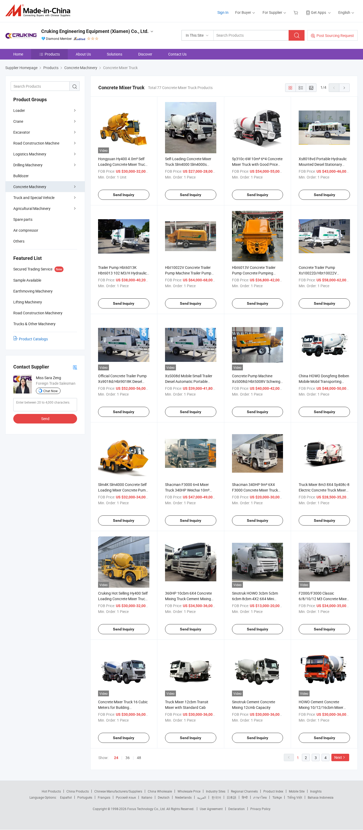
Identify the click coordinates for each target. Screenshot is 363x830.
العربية (201, 797)
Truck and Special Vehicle (33, 197)
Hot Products (51, 791)
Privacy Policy (260, 809)
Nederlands (183, 797)
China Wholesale (160, 791)
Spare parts (22, 219)
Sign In (223, 12)
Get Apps (318, 12)
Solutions (114, 54)
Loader (19, 110)
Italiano (146, 797)
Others (18, 241)
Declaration (236, 809)
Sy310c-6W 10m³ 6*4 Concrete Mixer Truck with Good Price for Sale (257, 164)
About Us (83, 54)
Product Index (273, 791)
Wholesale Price (189, 791)
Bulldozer (21, 175)
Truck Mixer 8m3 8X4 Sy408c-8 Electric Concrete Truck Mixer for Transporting (324, 490)
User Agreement (211, 809)
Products (52, 54)
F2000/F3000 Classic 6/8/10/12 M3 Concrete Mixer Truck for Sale (323, 599)
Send (45, 418)
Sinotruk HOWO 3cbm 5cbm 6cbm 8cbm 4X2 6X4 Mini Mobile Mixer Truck (255, 599)
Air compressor (25, 230)
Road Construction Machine (36, 143)
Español (66, 797)
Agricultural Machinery (31, 208)
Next (338, 757)
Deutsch (164, 797)
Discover (145, 54)
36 (127, 757)
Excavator (21, 132)
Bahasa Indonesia (321, 797)
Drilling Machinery (28, 164)
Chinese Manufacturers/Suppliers (118, 791)
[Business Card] (75, 367)
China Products (77, 791)
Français (104, 797)
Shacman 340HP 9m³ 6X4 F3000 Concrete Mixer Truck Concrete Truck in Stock (255, 490)
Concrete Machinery (29, 186)
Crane (18, 121)
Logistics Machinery (29, 153)
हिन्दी (245, 797)
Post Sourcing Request (335, 35)
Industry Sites (215, 791)
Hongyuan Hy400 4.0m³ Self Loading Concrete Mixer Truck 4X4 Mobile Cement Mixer (122, 164)
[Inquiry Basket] (296, 12)
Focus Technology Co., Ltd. (146, 809)
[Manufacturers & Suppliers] (39, 10)
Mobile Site (297, 791)
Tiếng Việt (294, 797)
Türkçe (277, 797)
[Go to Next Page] (344, 88)
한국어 (216, 797)
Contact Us (177, 54)
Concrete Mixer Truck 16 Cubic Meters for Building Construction (123, 707)
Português (84, 797)
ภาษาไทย (260, 797)
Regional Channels (244, 791)
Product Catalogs (33, 338)
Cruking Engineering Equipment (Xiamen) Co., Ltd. (95, 31)
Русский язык (126, 797)
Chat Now (50, 391)
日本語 (231, 797)
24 (116, 758)
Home (18, 54)
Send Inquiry (123, 195)
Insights (316, 791)
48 (139, 757)
